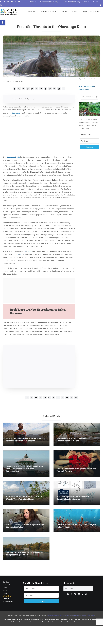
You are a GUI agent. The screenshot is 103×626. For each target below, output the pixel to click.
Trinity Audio (22, 99)
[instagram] (8, 1)
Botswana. (16, 113)
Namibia (28, 251)
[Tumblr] (45, 88)
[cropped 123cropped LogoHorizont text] (8, 9)
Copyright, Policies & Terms (54, 615)
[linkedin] (19, 1)
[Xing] (59, 88)
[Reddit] (28, 88)
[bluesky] (12, 1)
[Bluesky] (23, 88)
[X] (19, 88)
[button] (2, 22)
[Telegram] (41, 88)
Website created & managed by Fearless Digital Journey (79, 615)
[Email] (63, 88)
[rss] (1, 5)
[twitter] (4, 1)
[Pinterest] (50, 88)
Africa (81, 86)
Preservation (89, 86)
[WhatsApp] (37, 88)
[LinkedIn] (32, 88)
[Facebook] (14, 88)
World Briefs (84, 89)
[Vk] (54, 88)
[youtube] (15, 1)
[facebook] (1, 1)
